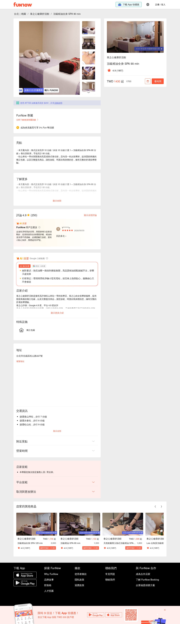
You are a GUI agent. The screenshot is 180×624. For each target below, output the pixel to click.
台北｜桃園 (20, 13)
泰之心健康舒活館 (39, 13)
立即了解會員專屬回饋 (26, 119)
